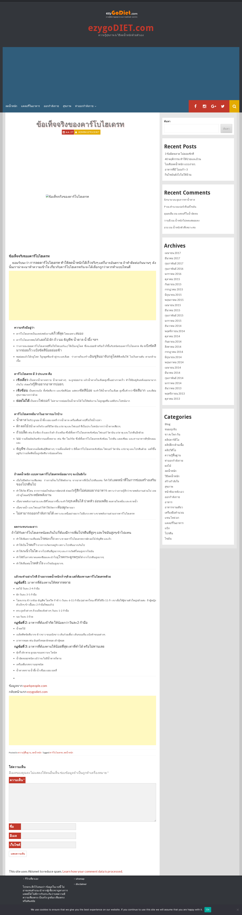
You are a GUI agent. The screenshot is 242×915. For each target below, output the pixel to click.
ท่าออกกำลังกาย (84, 106)
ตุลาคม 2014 (172, 336)
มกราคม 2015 (173, 320)
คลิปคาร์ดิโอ (172, 439)
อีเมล (13, 836)
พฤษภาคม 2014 (174, 362)
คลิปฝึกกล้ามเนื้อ (174, 444)
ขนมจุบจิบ (171, 429)
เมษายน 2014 (173, 367)
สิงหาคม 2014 (173, 346)
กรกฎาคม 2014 (174, 351)
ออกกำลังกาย (51, 106)
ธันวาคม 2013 (173, 388)
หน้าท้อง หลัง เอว (174, 491)
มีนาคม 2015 (172, 310)
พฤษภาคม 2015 (174, 299)
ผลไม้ (168, 465)
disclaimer (81, 883)
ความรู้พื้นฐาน (24, 752)
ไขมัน (168, 538)
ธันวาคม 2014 (173, 325)
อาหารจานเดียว (174, 507)
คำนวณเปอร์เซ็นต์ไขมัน (183, 206)
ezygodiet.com (37, 692)
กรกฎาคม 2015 (174, 289)
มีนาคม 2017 (172, 258)
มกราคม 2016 (173, 273)
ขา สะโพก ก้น (172, 434)
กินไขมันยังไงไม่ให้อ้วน (178, 174)
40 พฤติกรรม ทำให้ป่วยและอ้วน (183, 159)
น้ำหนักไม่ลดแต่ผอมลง (187, 220)
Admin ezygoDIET (89, 132)
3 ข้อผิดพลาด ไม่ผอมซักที (179, 153)
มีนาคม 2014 (172, 372)
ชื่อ (12, 826)
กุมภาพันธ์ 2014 (174, 378)
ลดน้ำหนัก (11, 106)
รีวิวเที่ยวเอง (31, 878)
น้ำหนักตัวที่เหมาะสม (184, 227)
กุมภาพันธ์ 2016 (174, 268)
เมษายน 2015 (173, 305)
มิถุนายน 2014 (173, 357)
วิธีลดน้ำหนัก (172, 476)
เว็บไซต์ (15, 845)
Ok (207, 909)
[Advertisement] (121, 73)
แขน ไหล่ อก (172, 517)
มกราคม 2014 (173, 383)
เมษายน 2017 (173, 252)
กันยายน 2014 (173, 341)
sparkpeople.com (35, 686)
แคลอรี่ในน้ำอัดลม (188, 213)
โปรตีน (169, 533)
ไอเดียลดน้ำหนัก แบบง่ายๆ (180, 164)
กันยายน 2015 (173, 284)
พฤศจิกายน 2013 (175, 393)
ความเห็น (17, 780)
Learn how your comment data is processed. (92, 871)
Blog (167, 424)
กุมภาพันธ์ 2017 (174, 263)
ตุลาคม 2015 (172, 279)
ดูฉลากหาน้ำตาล (185, 199)
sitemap (80, 878)
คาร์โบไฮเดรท (56, 752)
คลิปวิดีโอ (170, 450)
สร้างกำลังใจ (172, 481)
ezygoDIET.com (121, 28)
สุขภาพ (67, 106)
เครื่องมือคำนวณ (174, 512)
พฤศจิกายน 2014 (175, 331)
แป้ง (167, 528)
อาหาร (168, 502)
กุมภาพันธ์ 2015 (174, 315)
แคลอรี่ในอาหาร (30, 106)
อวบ (166, 227)
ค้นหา (167, 121)
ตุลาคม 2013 (172, 398)
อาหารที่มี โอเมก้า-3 (176, 169)
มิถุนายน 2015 (173, 294)
